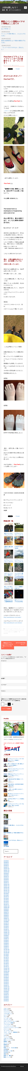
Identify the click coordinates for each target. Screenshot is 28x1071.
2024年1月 (6, 867)
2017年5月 (6, 960)
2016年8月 (6, 974)
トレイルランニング (8, 1026)
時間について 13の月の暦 (10, 1047)
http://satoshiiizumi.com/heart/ (12, 617)
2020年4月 (6, 917)
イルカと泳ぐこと (8, 1013)
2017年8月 (6, 955)
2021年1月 (6, 904)
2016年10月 (6, 971)
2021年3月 (6, 903)
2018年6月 (6, 940)
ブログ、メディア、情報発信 (10, 1032)
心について (6, 1043)
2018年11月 (6, 932)
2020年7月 (6, 912)
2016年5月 (6, 979)
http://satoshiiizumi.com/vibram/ (13, 623)
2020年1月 (6, 918)
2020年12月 (6, 906)
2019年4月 (6, 926)
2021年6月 (6, 898)
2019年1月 (6, 929)
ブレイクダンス (7, 1030)
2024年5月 (6, 862)
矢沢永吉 (6, 1052)
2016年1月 (6, 985)
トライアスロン (7, 1024)
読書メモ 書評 (7, 1055)
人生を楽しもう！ (10, 7)
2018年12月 (6, 931)
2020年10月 (6, 907)
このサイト (7, 111)
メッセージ (6, 1033)
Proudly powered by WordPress (8, 1066)
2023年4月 (6, 879)
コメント (4, 660)
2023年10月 (6, 871)
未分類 (5, 1049)
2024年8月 (6, 861)
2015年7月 (6, 994)
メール (4, 684)
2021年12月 (6, 889)
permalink (6, 633)
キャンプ (6, 1015)
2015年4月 (6, 999)
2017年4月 (6, 962)
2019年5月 (6, 924)
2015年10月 (6, 990)
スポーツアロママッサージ (16, 628)
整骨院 (5, 1044)
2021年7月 (6, 896)
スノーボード (7, 1018)
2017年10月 (6, 952)
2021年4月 (6, 901)
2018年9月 (6, 935)
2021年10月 (6, 892)
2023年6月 (6, 878)
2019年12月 (6, 920)
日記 (5, 1046)
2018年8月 (6, 937)
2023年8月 (6, 875)
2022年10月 (6, 887)
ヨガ (5, 1035)
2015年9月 (6, 991)
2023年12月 (6, 868)
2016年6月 (6, 977)
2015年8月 (6, 993)
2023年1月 (6, 882)
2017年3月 (6, 963)
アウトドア (7, 628)
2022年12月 (6, 884)
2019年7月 (6, 923)
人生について (11, 631)
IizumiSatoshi (16, 65)
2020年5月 (6, 915)
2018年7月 (6, 938)
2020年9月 (6, 909)
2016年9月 (6, 972)
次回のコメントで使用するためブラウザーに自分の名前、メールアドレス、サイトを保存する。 (13, 699)
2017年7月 (6, 957)
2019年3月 (6, 927)
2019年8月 (6, 921)
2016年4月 (6, 980)
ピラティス (6, 1029)
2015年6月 (6, 996)
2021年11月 (6, 890)
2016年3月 (6, 982)
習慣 (5, 1054)
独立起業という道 (8, 1050)
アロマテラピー (7, 1012)
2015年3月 (6, 1000)
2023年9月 (6, 873)
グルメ (5, 1016)
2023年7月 (6, 876)
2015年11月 (6, 988)
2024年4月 (6, 864)
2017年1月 (6, 966)
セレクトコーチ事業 (8, 1022)
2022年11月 (6, 885)
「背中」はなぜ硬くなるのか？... (16, 789)
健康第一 (16, 631)
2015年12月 (6, 986)
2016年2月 (6, 983)
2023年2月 (6, 881)
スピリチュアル (7, 1019)
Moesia (22, 1066)
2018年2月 (6, 946)
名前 (3, 678)
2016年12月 (6, 968)
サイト (4, 691)
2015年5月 (6, 997)
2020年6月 (6, 913)
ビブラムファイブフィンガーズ (16, 630)
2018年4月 (6, 943)
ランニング (6, 1036)
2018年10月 (6, 934)
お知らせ (6, 1009)
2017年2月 (6, 965)
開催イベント (7, 1057)
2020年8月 (6, 910)
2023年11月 (6, 870)
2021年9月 (6, 893)
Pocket (18, 69)
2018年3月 (6, 945)
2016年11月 (6, 969)
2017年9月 (6, 954)
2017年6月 (6, 958)
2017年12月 (6, 949)
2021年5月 (6, 899)
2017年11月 (6, 951)
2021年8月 (6, 895)
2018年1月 (6, 948)
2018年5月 (6, 941)
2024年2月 (6, 865)
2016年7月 (6, 976)
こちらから (15, 739)
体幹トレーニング (8, 1040)
